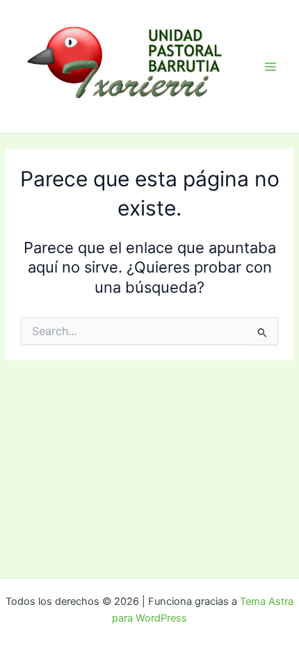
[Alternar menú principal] (270, 66)
